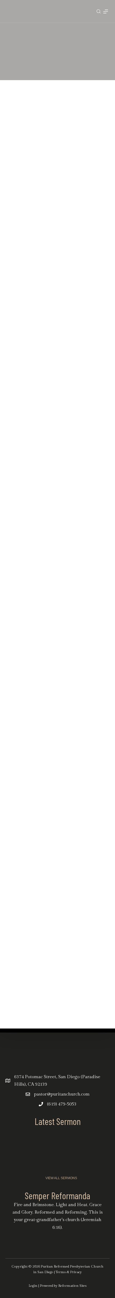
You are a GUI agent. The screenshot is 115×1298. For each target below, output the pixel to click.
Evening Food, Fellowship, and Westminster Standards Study (67, 420)
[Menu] (105, 11)
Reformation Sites (72, 1286)
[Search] (99, 11)
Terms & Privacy (69, 1272)
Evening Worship (51, 348)
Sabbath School (51, 141)
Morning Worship (52, 210)
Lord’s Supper (49, 279)
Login (33, 1286)
